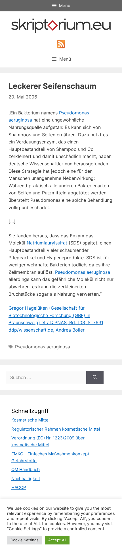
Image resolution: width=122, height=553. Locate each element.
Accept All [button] (57, 540)
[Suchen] (95, 377)
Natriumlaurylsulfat (47, 243)
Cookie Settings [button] (24, 540)
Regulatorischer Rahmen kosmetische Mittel (55, 429)
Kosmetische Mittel (30, 420)
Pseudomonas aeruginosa (82, 272)
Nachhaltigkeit (25, 478)
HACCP (18, 487)
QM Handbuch (25, 469)
